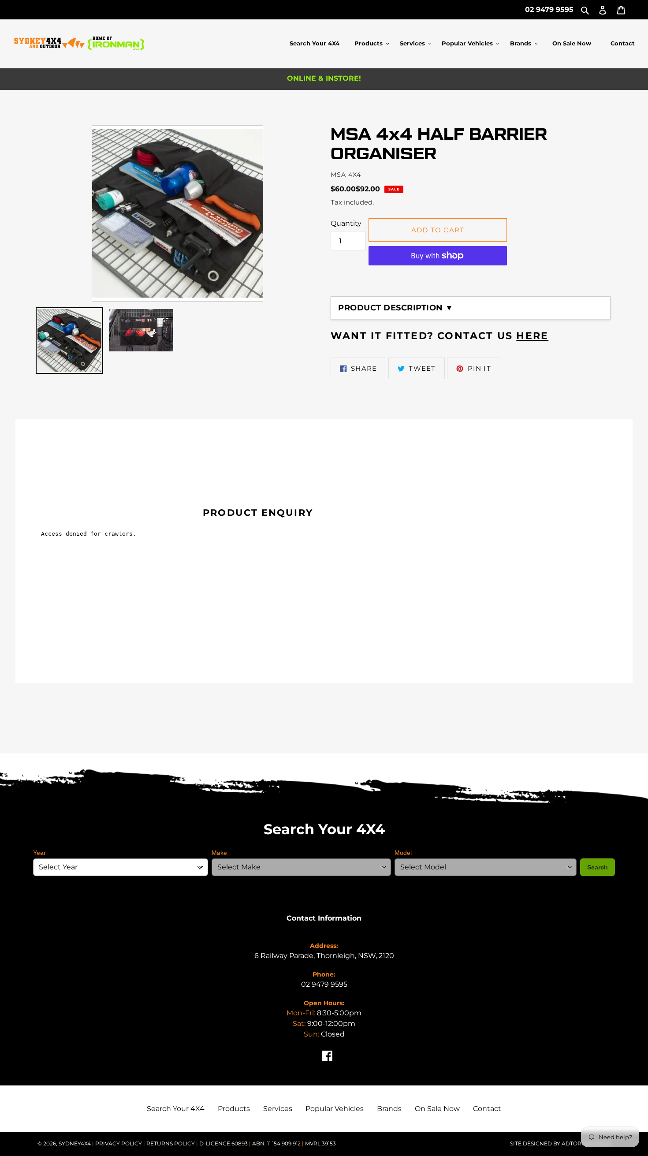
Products (234, 1108)
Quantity (346, 223)
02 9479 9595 (549, 9)
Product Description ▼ (396, 308)
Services (277, 1108)
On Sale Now (437, 1108)
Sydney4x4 (75, 1143)
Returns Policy (171, 1143)
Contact (487, 1108)
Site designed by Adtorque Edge (560, 1143)
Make (219, 852)
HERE (532, 336)
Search (597, 867)
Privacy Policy (119, 1143)
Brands (389, 1108)
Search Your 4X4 (176, 1108)
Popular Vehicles (334, 1108)
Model (403, 852)
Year (39, 852)
